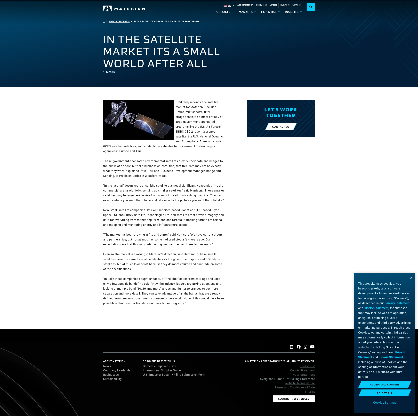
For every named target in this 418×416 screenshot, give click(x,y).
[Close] (411, 277)
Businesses (111, 374)
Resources (261, 4)
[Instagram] (305, 347)
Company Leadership (117, 370)
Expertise (268, 12)
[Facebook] (298, 347)
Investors (285, 4)
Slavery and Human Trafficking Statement (286, 379)
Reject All (385, 393)
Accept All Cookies (385, 384)
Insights (291, 12)
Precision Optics (119, 21)
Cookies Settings (384, 402)
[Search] (311, 7)
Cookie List (307, 366)
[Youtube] (312, 347)
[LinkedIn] (291, 347)
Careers (273, 4)
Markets (246, 12)
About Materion (245, 4)
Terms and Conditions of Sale (295, 387)
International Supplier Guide (162, 370)
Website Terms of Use (300, 383)
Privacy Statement (302, 374)
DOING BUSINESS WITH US (159, 361)
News (107, 366)
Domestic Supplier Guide (159, 366)
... (104, 21)
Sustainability (112, 379)
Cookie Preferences (293, 398)
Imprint (310, 391)
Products (222, 12)
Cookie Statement (302, 370)
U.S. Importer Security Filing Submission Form (174, 374)
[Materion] (124, 8)
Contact (296, 4)
